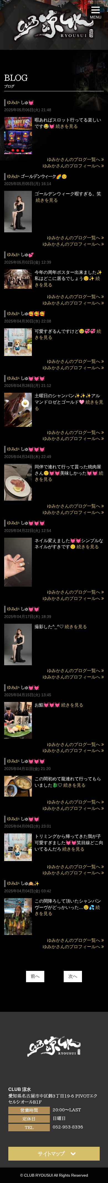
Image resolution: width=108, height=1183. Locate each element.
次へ (72, 976)
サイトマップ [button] (51, 1153)
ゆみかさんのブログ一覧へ (73, 159)
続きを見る (67, 126)
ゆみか (13, 102)
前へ (35, 976)
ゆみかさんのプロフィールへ (71, 165)
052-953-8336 (68, 1127)
